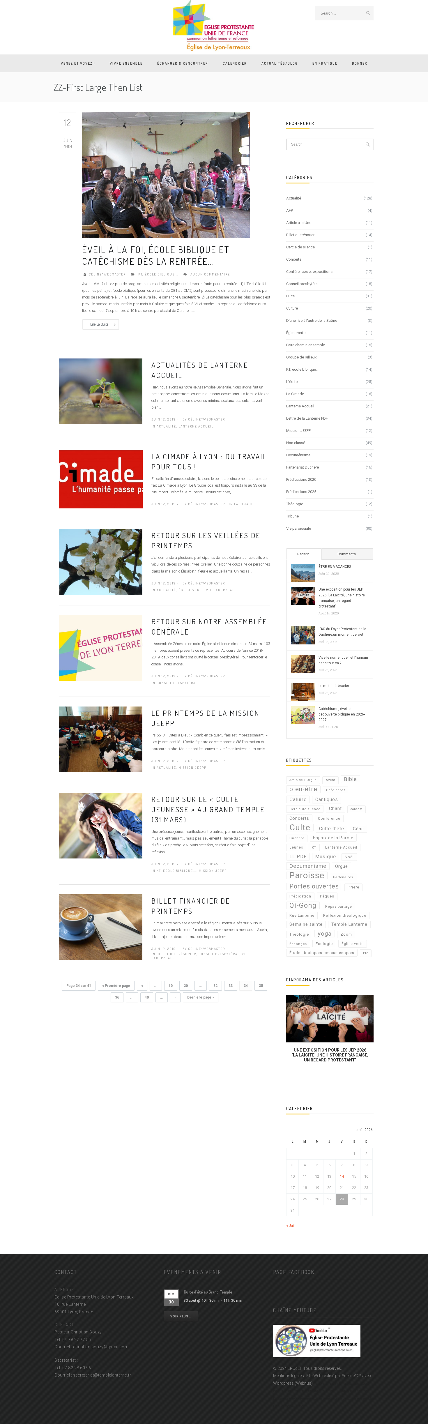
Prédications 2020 (301, 479)
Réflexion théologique (344, 915)
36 (117, 997)
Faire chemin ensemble (305, 345)
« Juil (290, 1225)
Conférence (329, 819)
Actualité (166, 426)
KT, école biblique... (158, 274)
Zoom (346, 934)
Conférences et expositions (309, 271)
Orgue (341, 866)
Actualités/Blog (279, 63)
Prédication (300, 896)
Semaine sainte (306, 924)
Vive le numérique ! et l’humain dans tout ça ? (343, 660)
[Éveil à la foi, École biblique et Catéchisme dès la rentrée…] (166, 174)
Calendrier (235, 63)
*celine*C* (351, 1375)
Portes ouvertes (314, 886)
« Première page (116, 986)
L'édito (292, 381)
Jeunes (296, 847)
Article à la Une (298, 222)
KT (314, 847)
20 (186, 986)
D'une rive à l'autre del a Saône (311, 320)
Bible (350, 779)
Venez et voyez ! (78, 63)
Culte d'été (331, 828)
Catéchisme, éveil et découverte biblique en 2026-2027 (342, 714)
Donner (359, 63)
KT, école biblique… (302, 369)
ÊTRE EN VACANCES (335, 567)
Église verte (191, 590)
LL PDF (298, 856)
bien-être (303, 789)
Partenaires (343, 877)
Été (365, 953)
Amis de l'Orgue (303, 780)
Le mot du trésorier (334, 686)
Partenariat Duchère (302, 467)
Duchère (296, 838)
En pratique (324, 63)
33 (231, 986)
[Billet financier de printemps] (100, 927)
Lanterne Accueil (196, 426)
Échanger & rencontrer (182, 63)
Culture (292, 308)
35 (261, 986)
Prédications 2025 (301, 492)
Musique (325, 856)
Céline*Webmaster (107, 274)
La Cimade (244, 504)
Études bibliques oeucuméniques (321, 952)
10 (171, 986)
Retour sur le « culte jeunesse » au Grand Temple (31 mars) (208, 809)
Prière (353, 887)
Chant (335, 808)
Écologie (324, 943)
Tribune (292, 516)
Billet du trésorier (176, 954)
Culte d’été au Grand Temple (208, 1291)
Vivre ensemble (126, 63)
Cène (358, 828)
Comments (346, 554)
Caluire (298, 799)
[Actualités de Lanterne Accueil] (100, 391)
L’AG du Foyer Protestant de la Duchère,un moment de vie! (342, 632)
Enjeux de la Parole (333, 837)
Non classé (295, 443)
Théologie (294, 504)
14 (342, 1176)
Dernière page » (200, 997)
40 (147, 997)
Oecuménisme (298, 455)
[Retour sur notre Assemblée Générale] (100, 647)
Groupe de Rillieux (301, 357)
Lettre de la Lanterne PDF (307, 418)
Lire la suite (99, 324)
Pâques (327, 896)
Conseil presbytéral (177, 683)
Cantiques (326, 799)
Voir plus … (181, 1316)
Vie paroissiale (221, 590)
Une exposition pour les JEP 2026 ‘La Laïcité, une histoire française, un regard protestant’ (342, 597)
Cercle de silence (300, 247)
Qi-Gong (302, 905)
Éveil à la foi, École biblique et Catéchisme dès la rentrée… (156, 255)
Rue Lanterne (301, 916)
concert (356, 809)
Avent (330, 780)
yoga (325, 933)
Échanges (298, 944)
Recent (303, 554)
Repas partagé (338, 906)
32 (215, 986)
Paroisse (306, 875)
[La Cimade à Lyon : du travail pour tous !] (101, 478)
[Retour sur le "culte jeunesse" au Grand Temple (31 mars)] (100, 825)
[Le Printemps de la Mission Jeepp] (100, 739)
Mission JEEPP (192, 768)
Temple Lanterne (349, 924)
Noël (349, 857)
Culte (290, 296)
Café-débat (335, 790)
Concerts (293, 259)
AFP (289, 210)
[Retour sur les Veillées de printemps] (100, 561)
